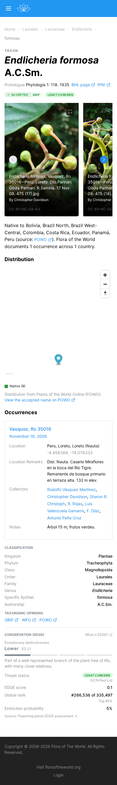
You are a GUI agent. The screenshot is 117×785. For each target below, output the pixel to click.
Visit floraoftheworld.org (58, 767)
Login (58, 775)
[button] (58, 360)
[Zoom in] (105, 275)
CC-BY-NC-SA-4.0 (24, 209)
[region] (58, 324)
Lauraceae (55, 29)
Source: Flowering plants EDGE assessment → (41, 716)
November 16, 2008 (28, 436)
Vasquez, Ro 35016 (30, 429)
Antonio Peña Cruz (64, 517)
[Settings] (13, 160)
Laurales (30, 29)
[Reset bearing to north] (105, 293)
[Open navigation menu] (8, 8)
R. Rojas (75, 503)
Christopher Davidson (31, 200)
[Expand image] (70, 111)
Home (10, 29)
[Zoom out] (105, 284)
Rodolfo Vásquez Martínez (71, 489)
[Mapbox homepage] (9, 376)
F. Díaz (93, 510)
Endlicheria (82, 29)
